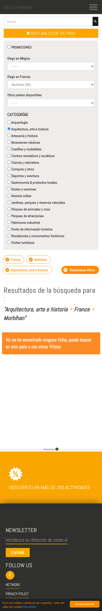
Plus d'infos (29, 607)
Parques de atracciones (27, 216)
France (15, 259)
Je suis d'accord (85, 604)
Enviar (18, 552)
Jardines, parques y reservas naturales (38, 202)
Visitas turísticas (22, 242)
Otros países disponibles (24, 95)
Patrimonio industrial (25, 222)
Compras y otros (22, 169)
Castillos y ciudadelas (26, 149)
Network (13, 584)
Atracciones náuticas (25, 142)
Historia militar (21, 196)
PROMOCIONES (21, 47)
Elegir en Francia (18, 76)
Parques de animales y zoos (30, 209)
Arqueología (19, 122)
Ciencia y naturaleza (25, 162)
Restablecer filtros (53, 33)
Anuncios (49, 449)
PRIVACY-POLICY (17, 593)
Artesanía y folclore (24, 136)
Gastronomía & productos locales (34, 182)
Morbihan (40, 259)
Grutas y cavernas (23, 189)
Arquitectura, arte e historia (30, 129)
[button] (51, 575)
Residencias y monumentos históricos (37, 236)
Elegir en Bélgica (18, 58)
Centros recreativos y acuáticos (33, 156)
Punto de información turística (31, 229)
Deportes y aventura (25, 176)
